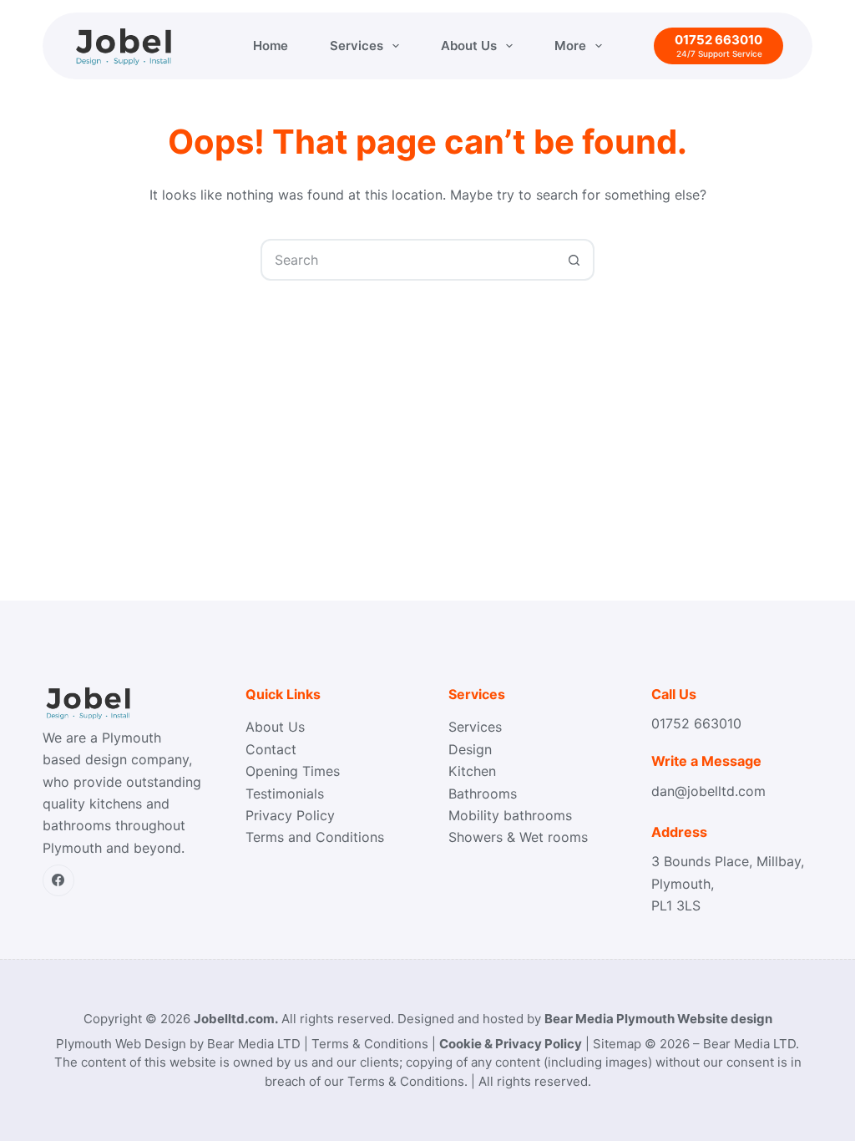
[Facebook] (58, 880)
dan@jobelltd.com (708, 791)
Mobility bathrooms (510, 815)
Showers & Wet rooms (518, 837)
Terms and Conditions (314, 837)
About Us (469, 45)
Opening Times (292, 771)
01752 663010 (696, 723)
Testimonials (284, 793)
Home (270, 45)
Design (470, 749)
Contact (270, 749)
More (570, 45)
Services (356, 45)
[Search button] (573, 260)
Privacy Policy (290, 815)
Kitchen (472, 771)
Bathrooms (482, 793)
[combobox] (408, 260)
